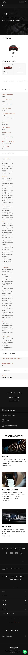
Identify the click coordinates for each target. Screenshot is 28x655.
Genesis (4, 600)
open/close (25, 89)
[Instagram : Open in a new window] (11, 553)
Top (23, 562)
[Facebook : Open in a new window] (6, 553)
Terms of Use (10, 622)
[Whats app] (25, 652)
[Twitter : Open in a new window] (21, 553)
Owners (4, 604)
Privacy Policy (17, 622)
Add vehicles (20, 72)
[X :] (21, 627)
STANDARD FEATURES (8, 81)
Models (4, 591)
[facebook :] (7, 630)
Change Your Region (8, 613)
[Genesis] (4, 2)
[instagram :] (11, 630)
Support (4, 609)
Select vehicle (13, 64)
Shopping (4, 596)
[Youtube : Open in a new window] (16, 553)
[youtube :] (16, 630)
